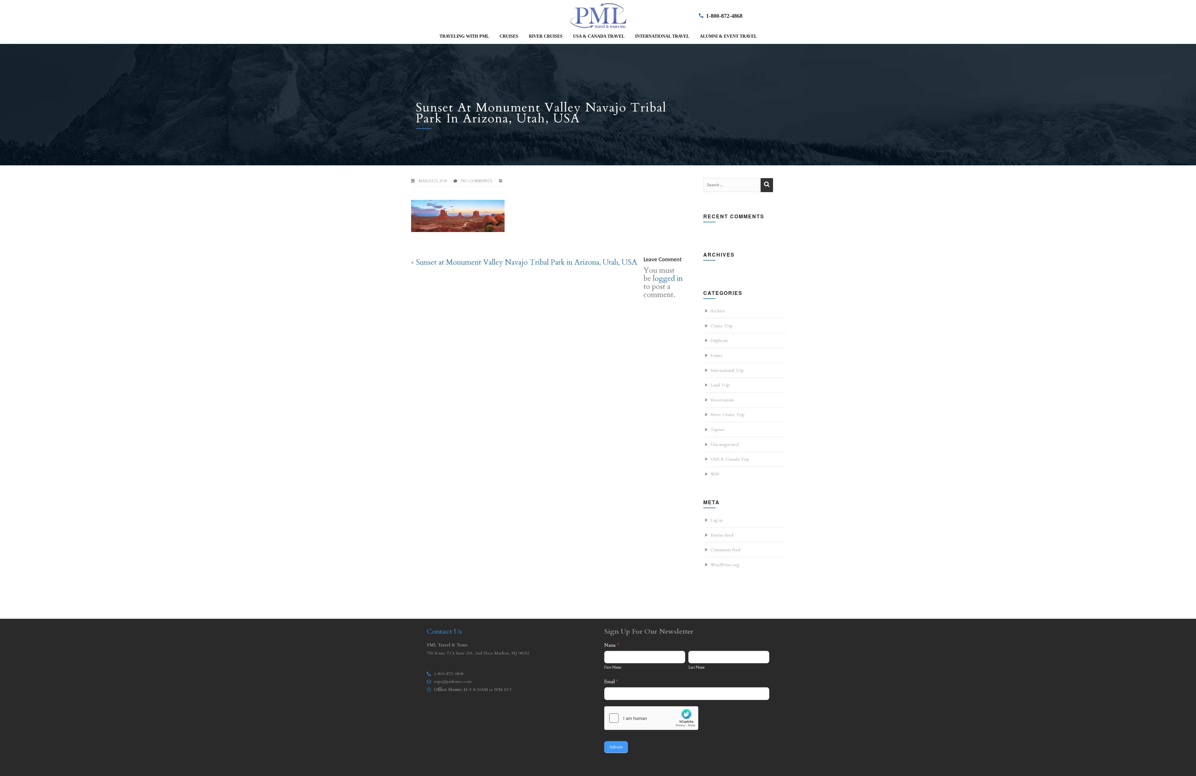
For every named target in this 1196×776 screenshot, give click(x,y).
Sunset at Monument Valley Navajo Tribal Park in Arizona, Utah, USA (526, 262)
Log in (716, 520)
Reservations (722, 400)
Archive (717, 311)
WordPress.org (724, 565)
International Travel (662, 36)
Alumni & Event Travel (728, 36)
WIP (714, 474)
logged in (668, 278)
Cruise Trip (721, 326)
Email (611, 682)
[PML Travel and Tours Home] (598, 15)
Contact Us (444, 631)
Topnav (717, 430)
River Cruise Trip (727, 415)
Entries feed (721, 535)
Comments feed (725, 550)
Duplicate (719, 340)
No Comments (476, 180)
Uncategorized (724, 444)
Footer (716, 355)
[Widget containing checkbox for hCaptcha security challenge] (651, 718)
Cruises (509, 36)
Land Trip (719, 385)
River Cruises (545, 36)
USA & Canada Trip (729, 459)
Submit (616, 747)
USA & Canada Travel (598, 36)
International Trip (727, 370)
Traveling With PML (464, 36)
